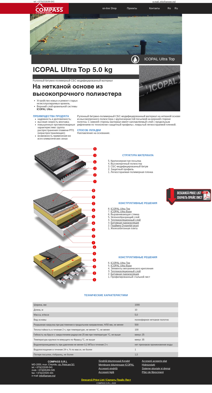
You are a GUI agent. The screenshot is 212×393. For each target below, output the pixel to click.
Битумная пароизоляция (125, 222)
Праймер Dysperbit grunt (125, 225)
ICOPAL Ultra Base (121, 211)
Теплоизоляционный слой (126, 220)
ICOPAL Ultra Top (120, 208)
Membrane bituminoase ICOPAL (116, 364)
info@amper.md (47, 375)
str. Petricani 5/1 (66, 364)
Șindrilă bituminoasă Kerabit (114, 361)
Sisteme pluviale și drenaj (156, 368)
